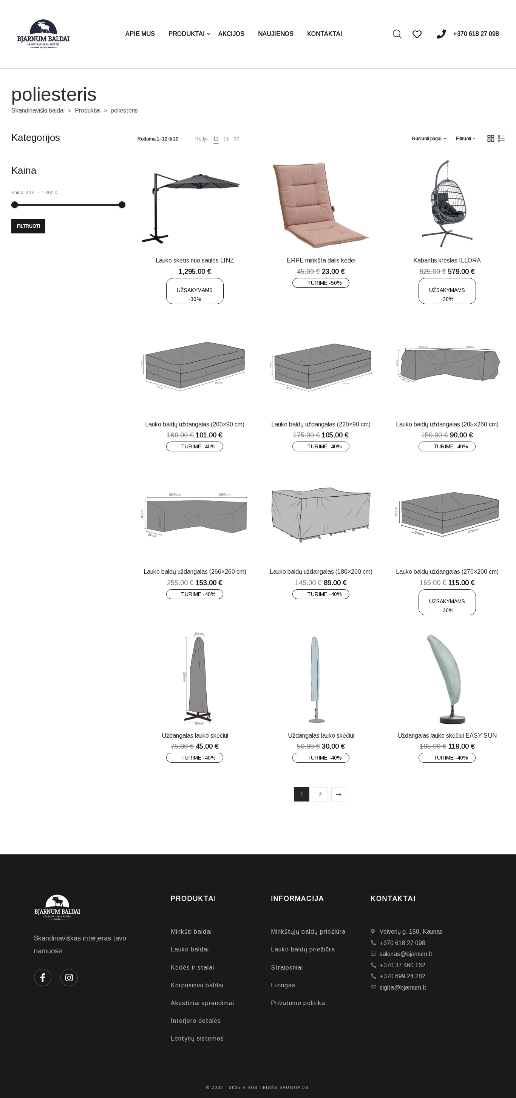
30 (236, 139)
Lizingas (283, 985)
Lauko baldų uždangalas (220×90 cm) (321, 424)
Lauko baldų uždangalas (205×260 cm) (447, 424)
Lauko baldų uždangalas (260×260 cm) (195, 571)
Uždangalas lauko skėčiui (195, 735)
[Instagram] (69, 977)
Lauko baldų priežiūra (303, 949)
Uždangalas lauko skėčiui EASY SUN (447, 735)
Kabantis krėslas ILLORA (447, 260)
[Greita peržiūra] (200, 231)
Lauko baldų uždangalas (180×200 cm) (321, 571)
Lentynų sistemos (197, 1038)
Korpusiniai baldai (197, 985)
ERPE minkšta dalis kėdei (321, 260)
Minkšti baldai (191, 931)
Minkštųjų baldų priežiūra (308, 931)
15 (226, 139)
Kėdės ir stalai (192, 967)
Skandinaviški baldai (38, 110)
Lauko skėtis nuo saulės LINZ (195, 260)
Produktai (87, 110)
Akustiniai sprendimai (202, 1003)
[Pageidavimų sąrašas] (219, 231)
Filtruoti (28, 226)
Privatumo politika (298, 1003)
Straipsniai (287, 967)
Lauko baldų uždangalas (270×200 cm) (447, 571)
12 (216, 139)
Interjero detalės (196, 1021)
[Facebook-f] (42, 977)
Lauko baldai (190, 949)
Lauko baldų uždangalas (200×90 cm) (194, 424)
